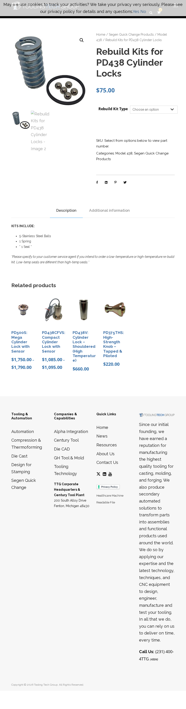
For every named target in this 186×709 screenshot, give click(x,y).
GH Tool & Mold (69, 457)
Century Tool (66, 440)
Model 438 (123, 153)
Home (100, 34)
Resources (106, 445)
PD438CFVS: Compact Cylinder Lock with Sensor (53, 341)
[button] (82, 40)
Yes (136, 11)
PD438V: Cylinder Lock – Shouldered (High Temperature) (84, 346)
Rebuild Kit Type (113, 108)
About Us (105, 453)
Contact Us (107, 462)
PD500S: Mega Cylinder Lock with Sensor (20, 341)
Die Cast (19, 456)
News (102, 436)
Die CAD (62, 449)
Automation (22, 431)
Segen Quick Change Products (131, 34)
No (143, 11)
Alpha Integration (71, 431)
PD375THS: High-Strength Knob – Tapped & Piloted (113, 344)
